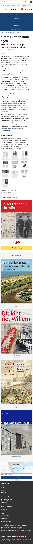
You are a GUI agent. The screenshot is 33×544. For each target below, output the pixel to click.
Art (16, 14)
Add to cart (18, 248)
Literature (16, 25)
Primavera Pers (13, 539)
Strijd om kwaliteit (16, 456)
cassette (25, 126)
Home (4, 5)
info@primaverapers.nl (6, 506)
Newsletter (3, 492)
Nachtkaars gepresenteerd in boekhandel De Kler (13, 532)
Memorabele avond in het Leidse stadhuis (11, 528)
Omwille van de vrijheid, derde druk (16, 406)
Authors (3, 490)
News (2, 489)
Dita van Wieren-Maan (9, 49)
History (16, 18)
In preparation (16, 29)
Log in (18, 5)
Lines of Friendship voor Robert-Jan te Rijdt (11, 527)
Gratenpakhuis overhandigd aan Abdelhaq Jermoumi (14, 525)
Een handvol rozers (16, 305)
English (24, 536)
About (8, 5)
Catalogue (7, 32)
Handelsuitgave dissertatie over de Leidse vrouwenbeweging (16, 524)
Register (24, 5)
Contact (14, 5)
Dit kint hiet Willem (12, 128)
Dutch (16, 536)
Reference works (16, 22)
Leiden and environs (12, 197)
